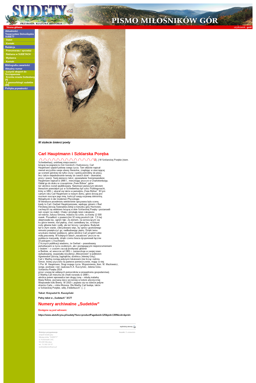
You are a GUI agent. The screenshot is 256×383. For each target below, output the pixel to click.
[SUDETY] (128, 24)
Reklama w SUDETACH (18, 54)
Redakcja (10, 47)
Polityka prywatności (16, 88)
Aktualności (11, 31)
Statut (9, 39)
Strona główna (14, 27)
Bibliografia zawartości (17, 65)
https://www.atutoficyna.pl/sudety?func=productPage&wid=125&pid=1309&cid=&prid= (84, 315)
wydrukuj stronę (126, 326)
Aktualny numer (13, 68)
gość (249, 27)
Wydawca (11, 58)
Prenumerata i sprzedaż (19, 50)
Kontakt (10, 43)
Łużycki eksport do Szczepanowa (15, 73)
